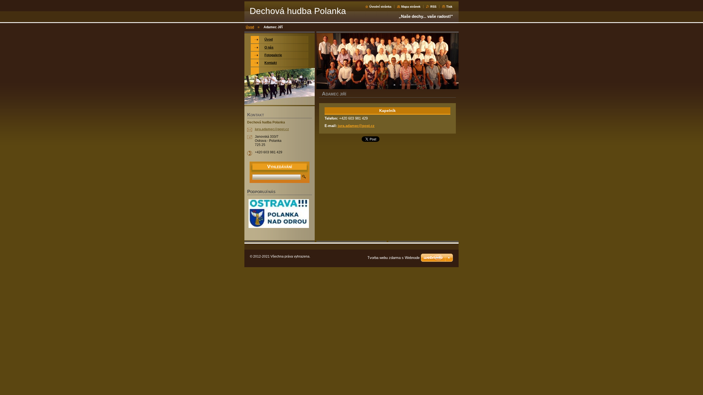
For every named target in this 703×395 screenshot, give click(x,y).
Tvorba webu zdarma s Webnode (393, 258)
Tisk (449, 6)
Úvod (250, 27)
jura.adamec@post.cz (356, 126)
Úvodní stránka (380, 6)
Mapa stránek (410, 6)
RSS (433, 6)
